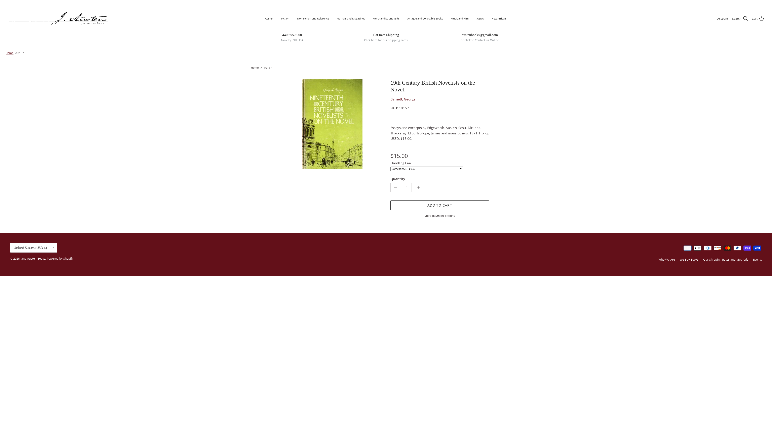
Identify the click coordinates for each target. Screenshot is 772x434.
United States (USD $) (745, 3)
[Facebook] (15, 3)
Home (9, 53)
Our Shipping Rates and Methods (725, 259)
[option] (332, 124)
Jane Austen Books (33, 258)
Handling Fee (400, 163)
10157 (20, 53)
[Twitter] (9, 3)
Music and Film (460, 18)
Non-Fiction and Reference (313, 18)
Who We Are (666, 259)
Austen (269, 18)
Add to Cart (439, 205)
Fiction (285, 18)
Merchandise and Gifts (386, 18)
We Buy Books (689, 259)
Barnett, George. (403, 99)
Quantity (397, 178)
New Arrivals (499, 18)
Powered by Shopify (60, 258)
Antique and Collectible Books (425, 18)
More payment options (439, 216)
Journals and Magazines (351, 18)
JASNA (480, 18)
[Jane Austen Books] (58, 18)
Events (757, 259)
